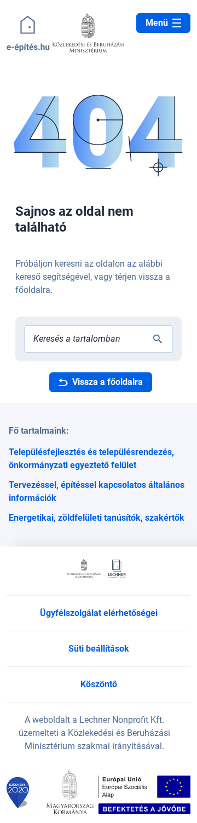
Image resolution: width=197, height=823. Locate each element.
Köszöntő (98, 684)
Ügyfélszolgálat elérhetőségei (99, 613)
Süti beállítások (98, 648)
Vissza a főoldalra (107, 382)
